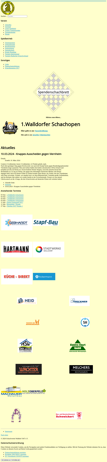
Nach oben (4, 435)
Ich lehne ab (15, 460)
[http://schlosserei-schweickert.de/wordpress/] (69, 415)
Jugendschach (9, 50)
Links (7, 64)
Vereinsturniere (10, 43)
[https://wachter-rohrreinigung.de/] (28, 369)
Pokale (7, 34)
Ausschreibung (41, 131)
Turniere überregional (12, 54)
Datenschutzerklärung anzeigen (15, 452)
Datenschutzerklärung (12, 66)
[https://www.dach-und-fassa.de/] (16, 249)
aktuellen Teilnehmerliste (41, 135)
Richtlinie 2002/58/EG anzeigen (15, 454)
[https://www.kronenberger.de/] (32, 322)
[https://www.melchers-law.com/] (81, 369)
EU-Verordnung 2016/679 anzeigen (17, 456)
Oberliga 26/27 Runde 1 (15, 206)
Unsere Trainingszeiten (12, 30)
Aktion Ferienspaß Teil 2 (15, 202)
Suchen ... (4, 16)
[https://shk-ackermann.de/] (44, 276)
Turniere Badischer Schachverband (16, 56)
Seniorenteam (9, 48)
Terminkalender (10, 32)
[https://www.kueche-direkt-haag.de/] (16, 276)
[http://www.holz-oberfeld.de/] (34, 391)
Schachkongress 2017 (12, 68)
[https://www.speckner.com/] (79, 301)
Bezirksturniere (10, 46)
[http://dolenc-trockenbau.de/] (16, 415)
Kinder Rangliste (10, 52)
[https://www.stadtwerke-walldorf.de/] (48, 249)
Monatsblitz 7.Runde (13, 204)
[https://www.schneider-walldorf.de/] (25, 346)
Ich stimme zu (6, 460)
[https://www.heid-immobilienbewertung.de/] (26, 301)
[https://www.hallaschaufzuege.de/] (85, 322)
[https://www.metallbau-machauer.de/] (11, 391)
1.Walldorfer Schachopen (15, 195)
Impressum (8, 431)
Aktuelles (8, 25)
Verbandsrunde (10, 44)
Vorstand (8, 27)
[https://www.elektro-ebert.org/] (77, 345)
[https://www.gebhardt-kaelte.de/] (16, 222)
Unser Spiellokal (10, 28)
